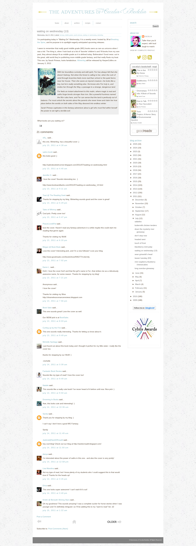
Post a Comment (44, 517)
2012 (135, 193)
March (138, 284)
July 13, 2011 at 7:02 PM (55, 260)
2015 (135, 181)
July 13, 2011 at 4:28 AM (55, 145)
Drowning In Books (51, 399)
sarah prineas (78, 35)
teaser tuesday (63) (143, 258)
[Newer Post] (39, 522)
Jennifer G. (47, 175)
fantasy (62, 35)
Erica (45, 485)
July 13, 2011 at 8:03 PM (55, 321)
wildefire (138, 222)
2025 (135, 144)
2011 (135, 196)
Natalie (46, 385)
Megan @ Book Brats (52, 247)
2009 (135, 300)
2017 (135, 174)
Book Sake (47, 308)
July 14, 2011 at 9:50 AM (55, 393)
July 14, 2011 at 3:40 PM (55, 493)
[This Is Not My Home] (134, 74)
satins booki (48, 152)
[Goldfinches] (134, 87)
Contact (98, 23)
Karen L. (46, 267)
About (67, 23)
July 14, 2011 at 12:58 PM (56, 462)
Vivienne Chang (143, 76)
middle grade (69, 35)
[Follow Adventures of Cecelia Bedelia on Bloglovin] (144, 309)
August (138, 215)
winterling (100, 35)
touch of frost (140, 243)
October (139, 207)
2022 (135, 155)
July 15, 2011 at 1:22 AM (55, 510)
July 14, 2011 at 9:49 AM (55, 379)
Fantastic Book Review (52, 371)
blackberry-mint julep (143, 247)
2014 (135, 185)
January (139, 292)
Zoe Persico (142, 107)
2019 (135, 166)
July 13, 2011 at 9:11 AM (55, 189)
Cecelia (148, 36)
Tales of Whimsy (49, 209)
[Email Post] (40, 125)
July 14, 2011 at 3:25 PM (55, 479)
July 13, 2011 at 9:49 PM (55, 335)
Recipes (87, 23)
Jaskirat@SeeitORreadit (53, 440)
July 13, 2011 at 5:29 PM (55, 203)
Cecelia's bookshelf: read (144, 66)
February (139, 288)
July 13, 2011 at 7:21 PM (55, 278)
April (137, 280)
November (140, 203)
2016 (135, 178)
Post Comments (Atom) (58, 529)
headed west (140, 239)
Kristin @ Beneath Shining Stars (56, 500)
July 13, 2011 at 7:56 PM (55, 301)
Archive (77, 23)
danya (45, 454)
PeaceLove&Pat (49, 224)
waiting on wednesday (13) (53, 31)
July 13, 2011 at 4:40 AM (55, 168)
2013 (135, 189)
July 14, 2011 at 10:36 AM (56, 407)
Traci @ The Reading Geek (54, 195)
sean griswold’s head (143, 254)
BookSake (64, 317)
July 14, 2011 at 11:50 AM (55, 447)
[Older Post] (114, 523)
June (137, 273)
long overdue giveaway (144, 268)
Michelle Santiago (50, 342)
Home (57, 23)
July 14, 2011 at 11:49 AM (55, 433)
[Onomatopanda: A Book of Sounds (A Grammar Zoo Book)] (134, 96)
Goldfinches (142, 81)
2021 (135, 159)
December (140, 200)
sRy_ (45, 138)
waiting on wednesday (90, 35)
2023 (135, 151)
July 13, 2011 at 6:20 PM (55, 240)
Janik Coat (142, 96)
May (137, 277)
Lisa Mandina (48, 468)
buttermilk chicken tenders (146, 225)
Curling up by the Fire (52, 328)
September (140, 211)
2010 (135, 296)
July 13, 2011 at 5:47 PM (55, 217)
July (137, 218)
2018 (135, 170)
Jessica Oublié (137, 123)
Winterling (81, 60)
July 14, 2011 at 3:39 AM (55, 364)
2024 (135, 148)
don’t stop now (141, 236)
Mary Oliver (142, 83)
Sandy (45, 414)
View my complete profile (142, 50)
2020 (135, 163)
